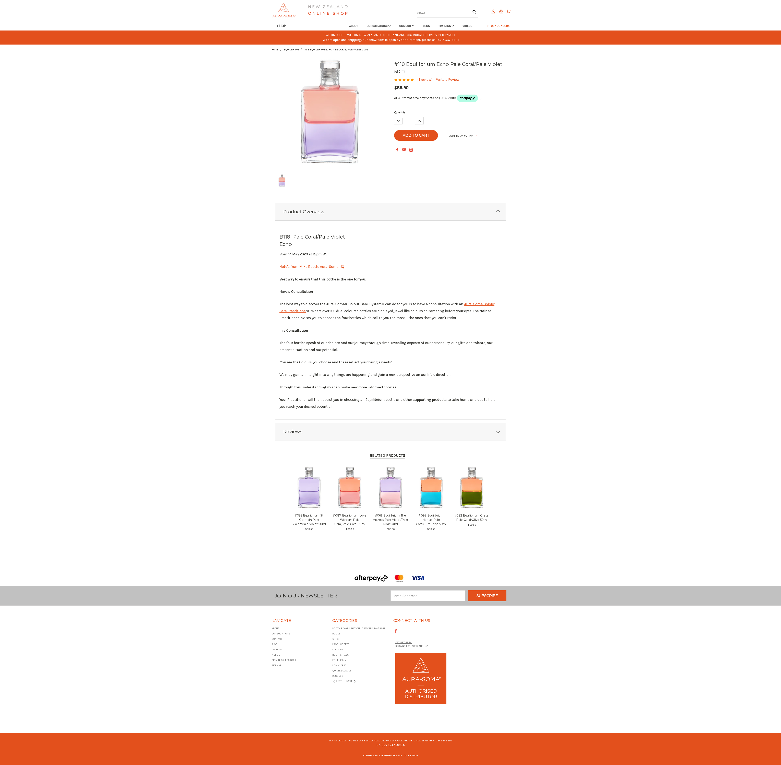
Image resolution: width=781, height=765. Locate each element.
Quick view (309, 482)
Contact (405, 26)
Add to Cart (309, 491)
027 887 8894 (403, 642)
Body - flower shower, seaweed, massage (358, 628)
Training (445, 26)
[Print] (411, 150)
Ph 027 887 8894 (498, 26)
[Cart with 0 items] (508, 11)
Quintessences (342, 670)
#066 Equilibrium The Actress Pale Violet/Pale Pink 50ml (390, 520)
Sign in (276, 660)
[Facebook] (397, 150)
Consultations (377, 26)
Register (290, 660)
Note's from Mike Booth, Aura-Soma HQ (311, 266)
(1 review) (424, 79)
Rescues (337, 676)
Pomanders (339, 665)
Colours (337, 649)
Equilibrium (339, 660)
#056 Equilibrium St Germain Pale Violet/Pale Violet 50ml (309, 520)
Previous (768, 752)
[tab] (390, 212)
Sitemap (276, 665)
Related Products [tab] (387, 455)
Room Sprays (340, 654)
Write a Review (447, 79)
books (336, 633)
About (353, 26)
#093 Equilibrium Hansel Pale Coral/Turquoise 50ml (431, 520)
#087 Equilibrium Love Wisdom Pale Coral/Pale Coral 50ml (350, 520)
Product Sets (340, 644)
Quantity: (400, 112)
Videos (467, 26)
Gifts (335, 639)
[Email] (404, 150)
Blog (426, 26)
